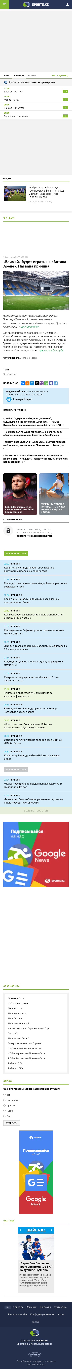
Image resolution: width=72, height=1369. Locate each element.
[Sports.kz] (36, 4)
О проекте (18, 1307)
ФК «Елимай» (9, 374)
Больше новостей (36, 811)
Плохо (10, 1110)
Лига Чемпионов (17, 1013)
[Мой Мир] (31, 383)
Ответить (11, 1123)
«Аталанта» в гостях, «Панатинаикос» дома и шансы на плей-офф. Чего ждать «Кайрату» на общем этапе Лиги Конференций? (35, 458)
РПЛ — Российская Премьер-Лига (26, 1058)
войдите (21, 536)
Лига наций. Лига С (18, 1038)
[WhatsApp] (45, 383)
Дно (9, 1116)
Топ (9, 1095)
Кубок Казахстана (18, 1003)
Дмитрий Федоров (28, 358)
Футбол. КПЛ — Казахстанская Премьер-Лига (32, 82)
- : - (65, 91)
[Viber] (41, 383)
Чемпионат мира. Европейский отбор (28, 1028)
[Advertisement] (36, 41)
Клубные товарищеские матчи (24, 1048)
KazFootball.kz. (30, 326)
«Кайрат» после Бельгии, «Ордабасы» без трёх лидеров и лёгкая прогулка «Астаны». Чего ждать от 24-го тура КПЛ (34, 445)
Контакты (45, 1307)
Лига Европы (15, 1018)
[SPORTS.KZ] (36, 1172)
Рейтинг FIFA (15, 1063)
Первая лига (15, 1008)
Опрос (7, 1081)
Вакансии (31, 1307)
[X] (36, 383)
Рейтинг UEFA (15, 1068)
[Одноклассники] (26, 383)
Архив (60, 1314)
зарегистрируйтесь (42, 536)
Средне (11, 1105)
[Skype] (50, 383)
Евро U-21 (13, 1033)
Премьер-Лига (16, 998)
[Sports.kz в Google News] (36, 886)
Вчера (7, 75)
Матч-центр (59, 75)
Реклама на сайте (17, 1314)
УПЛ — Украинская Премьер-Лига (26, 1053)
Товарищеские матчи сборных (24, 1043)
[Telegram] (55, 383)
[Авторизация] (68, 4)
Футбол (9, 217)
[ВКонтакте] (22, 383)
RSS (37, 1321)
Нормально (13, 1100)
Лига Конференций (18, 1023)
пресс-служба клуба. (52, 350)
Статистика (60, 1307)
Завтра (32, 75)
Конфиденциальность (42, 1314)
